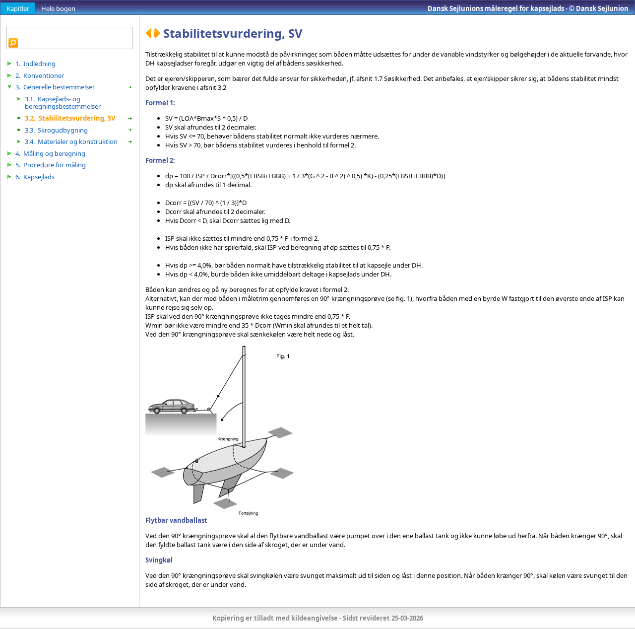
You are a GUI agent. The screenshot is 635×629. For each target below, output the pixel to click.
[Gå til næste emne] (158, 33)
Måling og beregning (50, 153)
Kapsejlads (35, 176)
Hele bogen (58, 8)
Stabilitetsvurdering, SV (70, 118)
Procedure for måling (50, 164)
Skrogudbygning (56, 130)
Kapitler (17, 8)
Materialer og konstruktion (71, 141)
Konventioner (39, 75)
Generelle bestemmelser (55, 86)
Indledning (35, 63)
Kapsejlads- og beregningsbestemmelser (63, 102)
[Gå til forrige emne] (149, 33)
